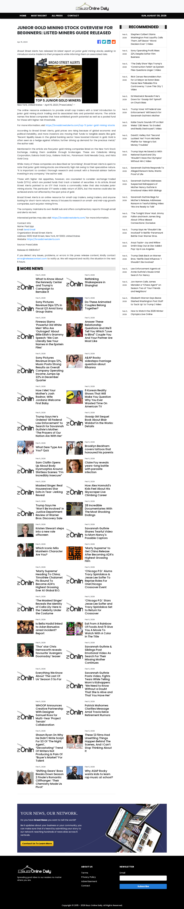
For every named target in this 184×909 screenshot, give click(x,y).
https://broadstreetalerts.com (43, 239)
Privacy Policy (88, 877)
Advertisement (89, 881)
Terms (84, 872)
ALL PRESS (57, 15)
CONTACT (73, 15)
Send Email (29, 229)
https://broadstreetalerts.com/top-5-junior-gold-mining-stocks (80, 125)
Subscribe (143, 886)
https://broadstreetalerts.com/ (69, 217)
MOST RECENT (39, 15)
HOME (23, 15)
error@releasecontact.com (32, 258)
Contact (85, 885)
